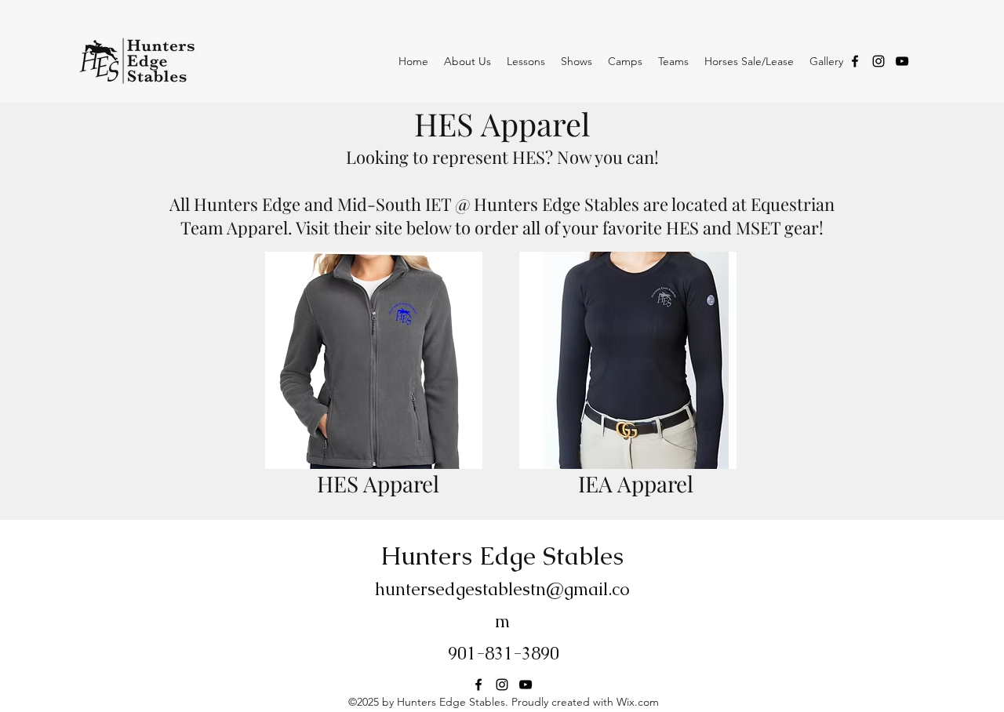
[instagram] (878, 61)
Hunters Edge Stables (502, 555)
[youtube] (902, 61)
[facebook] (855, 61)
